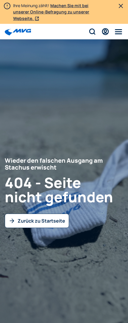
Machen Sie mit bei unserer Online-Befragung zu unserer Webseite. (51, 12)
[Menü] (118, 32)
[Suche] (92, 32)
